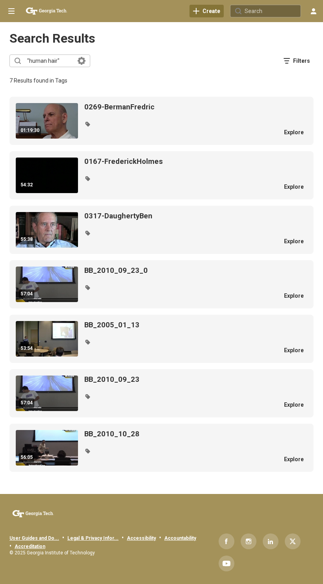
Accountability (180, 538)
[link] (206, 11)
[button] (87, 124)
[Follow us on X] (293, 541)
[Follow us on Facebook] (226, 541)
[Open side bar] (11, 11)
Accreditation (30, 546)
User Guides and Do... (34, 538)
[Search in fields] (81, 60)
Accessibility (141, 538)
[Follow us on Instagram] (248, 541)
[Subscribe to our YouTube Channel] (226, 563)
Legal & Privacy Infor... (93, 538)
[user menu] (313, 11)
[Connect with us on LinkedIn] (270, 541)
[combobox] (49, 61)
